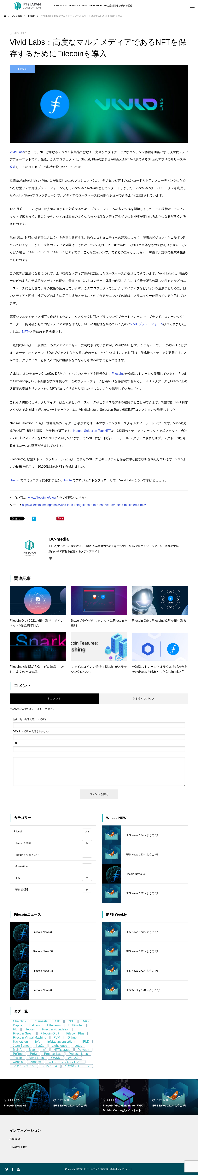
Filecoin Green (23, 1033)
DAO (85, 1021)
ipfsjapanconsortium (61, 1041)
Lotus (78, 1045)
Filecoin (22, 69)
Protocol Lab (52, 1053)
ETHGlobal (75, 1025)
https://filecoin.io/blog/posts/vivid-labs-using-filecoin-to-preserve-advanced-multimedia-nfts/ (84, 505)
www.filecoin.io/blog (42, 497)
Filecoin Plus (75, 1033)
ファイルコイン (24, 1066)
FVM (57, 1037)
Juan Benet (21, 1045)
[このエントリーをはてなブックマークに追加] (34, 519)
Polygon (83, 1049)
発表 (13, 167)
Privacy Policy (18, 1146)
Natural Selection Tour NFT (92, 430)
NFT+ (26, 331)
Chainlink (19, 1021)
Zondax (35, 1062)
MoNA (17, 1049)
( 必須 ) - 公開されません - (31, 731)
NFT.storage (62, 1049)
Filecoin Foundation (55, 1029)
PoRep (18, 1053)
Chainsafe (40, 1021)
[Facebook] (13, 1169)
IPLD (85, 1041)
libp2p (40, 1045)
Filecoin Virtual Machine (29, 1037)
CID (57, 1021)
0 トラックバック (143, 698)
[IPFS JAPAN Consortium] (27, 6)
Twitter (68, 480)
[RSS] (18, 1169)
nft (44, 1049)
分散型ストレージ (77, 1066)
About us (15, 1138)
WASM (56, 1057)
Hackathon (20, 1041)
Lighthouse (59, 1045)
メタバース (49, 1066)
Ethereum (54, 1025)
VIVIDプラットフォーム (146, 324)
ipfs (37, 1041)
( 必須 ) (29, 719)
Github (72, 1037)
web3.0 (18, 1062)
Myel (32, 1049)
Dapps (17, 1025)
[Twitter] (7, 1169)
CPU (71, 1021)
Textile (17, 1057)
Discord (15, 480)
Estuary (34, 1025)
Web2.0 (73, 1057)
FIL (15, 1029)
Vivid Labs (17, 152)
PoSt (33, 1053)
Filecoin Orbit (50, 1033)
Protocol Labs (78, 1053)
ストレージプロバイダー (65, 1062)
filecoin (30, 1029)
